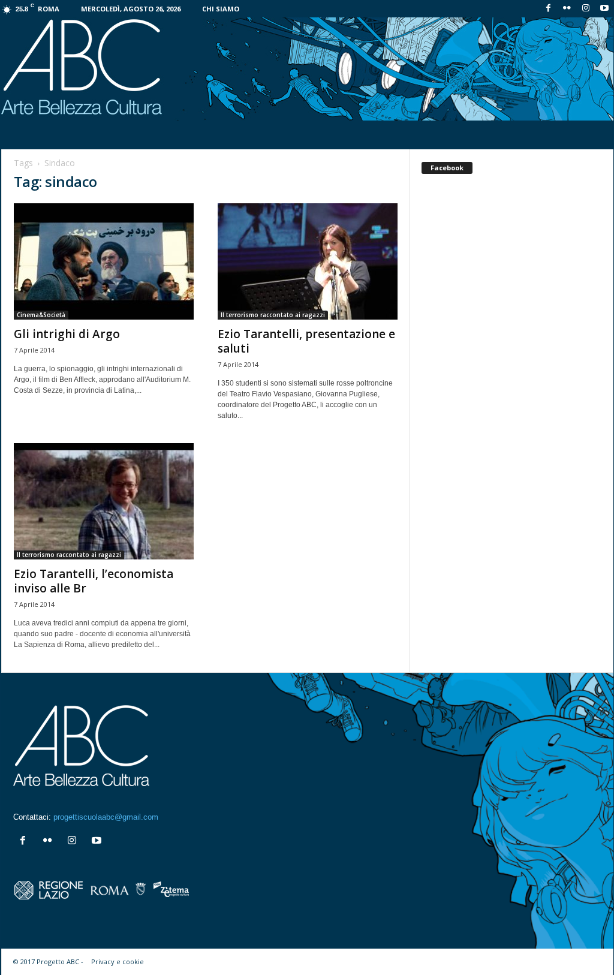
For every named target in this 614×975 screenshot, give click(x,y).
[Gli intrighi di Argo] (104, 261)
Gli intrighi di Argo (67, 334)
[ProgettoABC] (307, 69)
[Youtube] (604, 8)
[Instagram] (586, 8)
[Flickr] (567, 8)
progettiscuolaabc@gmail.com (105, 816)
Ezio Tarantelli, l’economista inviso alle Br (93, 581)
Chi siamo (220, 8)
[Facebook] (548, 8)
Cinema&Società (41, 315)
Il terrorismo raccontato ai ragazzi (273, 315)
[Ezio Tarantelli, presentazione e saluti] (308, 261)
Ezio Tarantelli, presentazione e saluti (306, 341)
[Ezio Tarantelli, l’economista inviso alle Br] (104, 501)
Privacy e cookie (117, 961)
